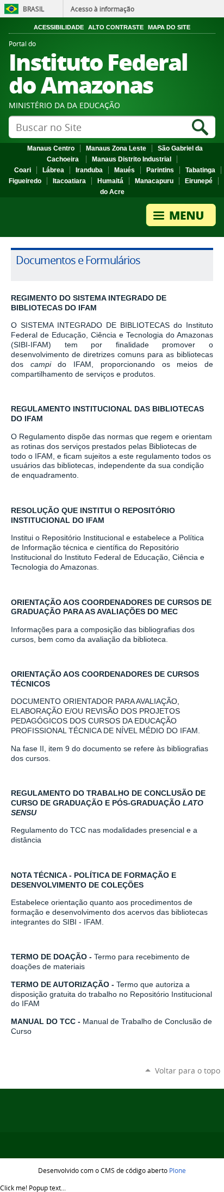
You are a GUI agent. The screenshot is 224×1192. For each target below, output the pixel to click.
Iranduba (89, 170)
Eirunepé (199, 181)
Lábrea (53, 170)
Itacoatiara (69, 181)
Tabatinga (200, 170)
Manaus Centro (50, 148)
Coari (22, 170)
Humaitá (110, 181)
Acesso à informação (102, 8)
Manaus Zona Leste (116, 148)
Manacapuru (154, 181)
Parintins (160, 170)
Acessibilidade (59, 27)
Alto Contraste (116, 27)
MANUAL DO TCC (43, 1021)
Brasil (33, 8)
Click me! (33, 1187)
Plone (177, 1170)
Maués (124, 170)
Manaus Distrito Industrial (131, 159)
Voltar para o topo (187, 1070)
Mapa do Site (169, 27)
